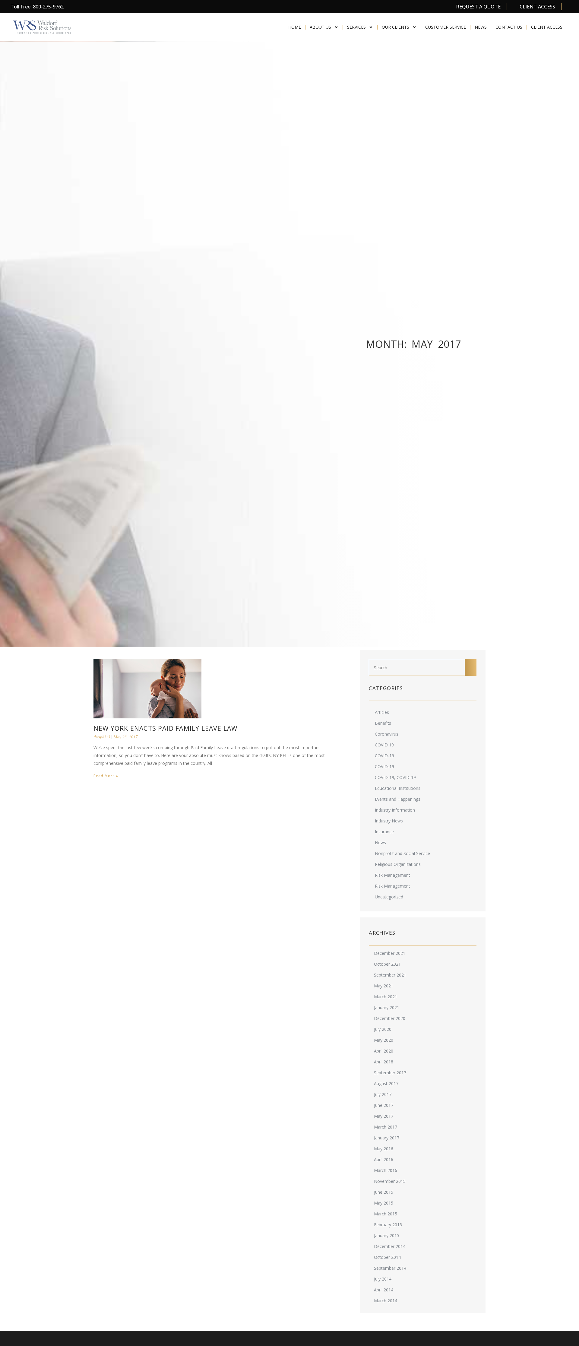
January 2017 (386, 1138)
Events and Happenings (397, 799)
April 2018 (383, 1062)
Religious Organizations (398, 864)
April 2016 (383, 1159)
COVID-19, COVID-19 (395, 777)
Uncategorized (389, 897)
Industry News (389, 821)
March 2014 (385, 1300)
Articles (382, 712)
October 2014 (387, 1257)
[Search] (470, 667)
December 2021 (389, 953)
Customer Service (445, 27)
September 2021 (390, 975)
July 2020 (382, 1029)
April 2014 (383, 1290)
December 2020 (389, 1018)
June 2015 (383, 1192)
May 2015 (383, 1203)
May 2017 (383, 1116)
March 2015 (385, 1214)
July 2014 (382, 1279)
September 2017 (390, 1072)
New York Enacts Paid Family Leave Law (165, 728)
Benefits (383, 723)
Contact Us (508, 27)
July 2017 (382, 1094)
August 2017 (386, 1083)
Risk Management (392, 875)
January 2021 (386, 1007)
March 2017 (385, 1127)
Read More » (105, 775)
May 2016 (383, 1148)
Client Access (546, 27)
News (481, 27)
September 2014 (390, 1268)
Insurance (384, 832)
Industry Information (395, 810)
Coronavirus (386, 734)
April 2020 (383, 1051)
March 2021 (385, 996)
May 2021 (383, 986)
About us (320, 27)
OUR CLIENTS (395, 27)
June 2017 (383, 1105)
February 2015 (388, 1224)
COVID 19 (384, 745)
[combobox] (417, 667)
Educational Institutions (397, 788)
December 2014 (389, 1246)
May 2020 (383, 1040)
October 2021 (387, 964)
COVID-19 (384, 756)
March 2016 (385, 1170)
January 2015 (386, 1235)
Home (294, 27)
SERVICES (356, 27)
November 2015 (390, 1181)
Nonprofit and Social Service (402, 853)
